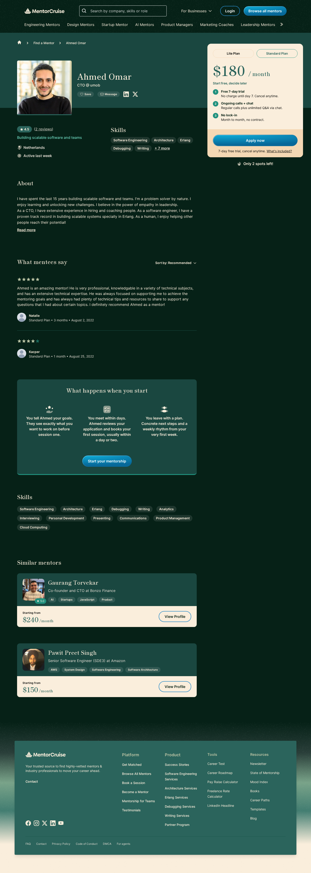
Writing (143, 148)
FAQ (28, 843)
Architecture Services (181, 788)
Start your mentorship (107, 461)
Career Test (216, 764)
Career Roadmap (220, 773)
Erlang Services (176, 797)
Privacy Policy (61, 843)
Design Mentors (80, 24)
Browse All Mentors (136, 774)
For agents (123, 843)
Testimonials (131, 810)
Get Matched (132, 764)
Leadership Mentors (258, 24)
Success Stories (177, 764)
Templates (258, 809)
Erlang (185, 140)
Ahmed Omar (76, 43)
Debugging (122, 148)
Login (230, 11)
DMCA (107, 843)
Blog (253, 818)
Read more (26, 230)
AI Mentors (144, 24)
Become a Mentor (135, 792)
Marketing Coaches (217, 24)
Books (254, 791)
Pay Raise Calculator (222, 782)
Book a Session (133, 783)
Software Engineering (130, 140)
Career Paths (260, 800)
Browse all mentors (265, 11)
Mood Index (259, 782)
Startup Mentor (115, 24)
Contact (31, 781)
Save (87, 94)
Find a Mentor (43, 43)
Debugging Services (180, 806)
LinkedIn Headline (220, 805)
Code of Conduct (86, 843)
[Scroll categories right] (283, 24)
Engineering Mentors (42, 24)
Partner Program (177, 825)
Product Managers (177, 24)
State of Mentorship (265, 773)
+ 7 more (162, 148)
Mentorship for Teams (138, 801)
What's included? (279, 151)
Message (111, 94)
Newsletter (258, 764)
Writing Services (177, 815)
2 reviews (43, 129)
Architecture (163, 140)
